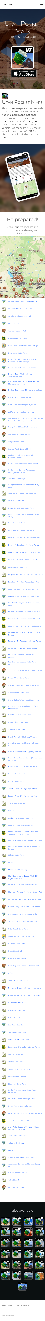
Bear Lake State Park (17, 353)
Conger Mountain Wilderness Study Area (23, 486)
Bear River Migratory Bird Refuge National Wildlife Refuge (22, 360)
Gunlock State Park (16, 729)
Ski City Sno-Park (15, 1062)
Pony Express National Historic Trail (23, 966)
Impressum (7, 1305)
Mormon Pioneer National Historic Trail (25, 892)
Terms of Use (8, 1316)
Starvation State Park (17, 1076)
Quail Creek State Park (18, 980)
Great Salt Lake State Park (19, 715)
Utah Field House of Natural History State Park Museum (23, 1128)
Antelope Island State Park (19, 316)
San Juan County (15, 1025)
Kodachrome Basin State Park (21, 818)
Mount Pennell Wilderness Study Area (24, 899)
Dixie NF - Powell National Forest (22, 560)
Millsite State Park (16, 855)
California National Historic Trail (21, 412)
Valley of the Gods (16, 1143)
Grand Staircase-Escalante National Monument (23, 707)
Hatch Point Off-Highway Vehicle (22, 737)
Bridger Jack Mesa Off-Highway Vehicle (25, 390)
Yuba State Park (15, 1180)
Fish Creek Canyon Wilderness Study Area (24, 604)
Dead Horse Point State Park (21, 508)
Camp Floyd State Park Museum (22, 427)
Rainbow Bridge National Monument (24, 988)
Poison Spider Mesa (17, 958)
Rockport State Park (17, 1010)
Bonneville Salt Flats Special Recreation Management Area (25, 382)
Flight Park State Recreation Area (22, 648)
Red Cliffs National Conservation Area (24, 995)
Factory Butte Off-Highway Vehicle (23, 589)
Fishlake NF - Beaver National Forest (24, 619)
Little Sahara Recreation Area (20, 825)
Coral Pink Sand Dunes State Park (23, 493)
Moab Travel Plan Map (18, 870)
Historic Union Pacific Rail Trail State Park (23, 744)
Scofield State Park (16, 1054)
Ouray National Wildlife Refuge (21, 936)
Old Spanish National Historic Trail (22, 921)
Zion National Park (16, 1187)
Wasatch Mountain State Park (21, 1158)
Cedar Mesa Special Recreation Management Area (21, 471)
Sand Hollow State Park (18, 1039)
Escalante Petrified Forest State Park (24, 582)
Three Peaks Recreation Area (21, 1106)
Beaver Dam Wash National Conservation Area (20, 375)
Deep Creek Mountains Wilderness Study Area (23, 515)
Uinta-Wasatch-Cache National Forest (24, 1121)
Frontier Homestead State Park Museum (22, 663)
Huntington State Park (18, 774)
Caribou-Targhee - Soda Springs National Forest (22, 456)
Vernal (11, 1150)
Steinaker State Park (17, 1084)
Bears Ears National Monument (22, 368)
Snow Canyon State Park (19, 1069)
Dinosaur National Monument (21, 530)
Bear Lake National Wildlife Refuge (23, 346)
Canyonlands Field (16, 441)
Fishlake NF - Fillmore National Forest (24, 626)
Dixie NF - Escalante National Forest (23, 545)
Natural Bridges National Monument (24, 907)
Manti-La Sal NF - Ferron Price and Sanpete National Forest (23, 833)
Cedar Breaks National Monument (23, 464)
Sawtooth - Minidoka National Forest (24, 1047)
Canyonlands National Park (20, 434)
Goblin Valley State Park (18, 678)
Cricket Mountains (16, 501)
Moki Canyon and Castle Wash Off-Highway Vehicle (23, 877)
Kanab (11, 811)
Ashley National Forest (18, 338)
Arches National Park (17, 331)
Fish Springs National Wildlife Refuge (24, 611)
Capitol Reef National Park (19, 449)
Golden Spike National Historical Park (24, 685)
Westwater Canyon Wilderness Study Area (24, 1165)
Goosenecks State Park (18, 693)
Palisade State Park (16, 944)
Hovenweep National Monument (22, 766)
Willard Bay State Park (17, 1172)
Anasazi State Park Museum (20, 309)
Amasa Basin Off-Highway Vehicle (22, 301)
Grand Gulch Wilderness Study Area (23, 700)
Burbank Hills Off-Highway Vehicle (23, 405)
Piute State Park (15, 951)
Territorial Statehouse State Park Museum (22, 1091)
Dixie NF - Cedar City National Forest (24, 537)
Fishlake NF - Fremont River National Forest (24, 633)
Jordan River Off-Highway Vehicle (22, 796)
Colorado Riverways (16, 478)
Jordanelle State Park (17, 803)
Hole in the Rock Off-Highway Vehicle (24, 752)
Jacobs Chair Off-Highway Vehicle (22, 788)
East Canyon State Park (18, 567)
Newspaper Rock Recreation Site (22, 914)
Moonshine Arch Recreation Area (22, 884)
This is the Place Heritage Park (21, 1099)
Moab (10, 862)
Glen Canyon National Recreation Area (25, 670)
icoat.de (7, 4)
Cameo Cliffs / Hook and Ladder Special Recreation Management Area (25, 419)
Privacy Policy (23, 1305)
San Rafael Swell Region (18, 1032)
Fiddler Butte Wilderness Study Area (23, 597)
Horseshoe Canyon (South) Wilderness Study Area (25, 759)
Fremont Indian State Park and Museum (21, 655)
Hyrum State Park (16, 781)
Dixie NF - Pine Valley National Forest (24, 552)
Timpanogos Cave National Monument (25, 1113)
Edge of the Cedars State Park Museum (25, 574)
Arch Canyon (13, 323)
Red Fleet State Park (17, 1003)
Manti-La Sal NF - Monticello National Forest (24, 847)
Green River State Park (18, 722)
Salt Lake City (14, 1017)
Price (10, 973)
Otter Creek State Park (18, 929)
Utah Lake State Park (17, 1135)
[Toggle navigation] (42, 4)
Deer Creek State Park (18, 523)
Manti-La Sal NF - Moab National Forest (25, 840)
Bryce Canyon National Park (20, 397)
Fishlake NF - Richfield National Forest (24, 641)
